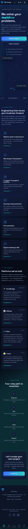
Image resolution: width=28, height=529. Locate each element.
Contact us (14, 473)
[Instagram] (14, 515)
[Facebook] (10, 515)
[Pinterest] (18, 515)
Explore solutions (14, 44)
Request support (14, 38)
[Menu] (24, 2)
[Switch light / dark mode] (14, 2)
